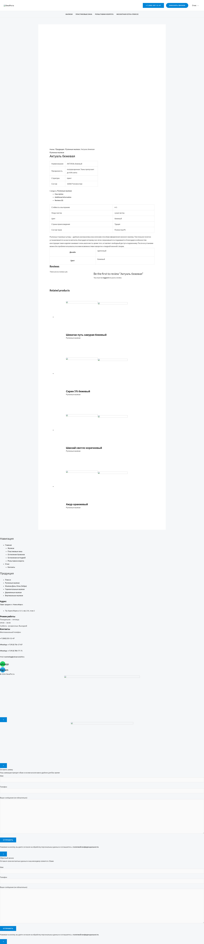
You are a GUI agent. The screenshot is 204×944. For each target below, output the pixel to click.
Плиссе (8, 580)
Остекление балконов (16, 554)
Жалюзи (69, 14)
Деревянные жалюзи (13, 592)
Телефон (3, 787)
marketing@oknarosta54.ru (14, 657)
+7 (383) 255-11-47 (9, 638)
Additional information (63, 197)
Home (52, 149)
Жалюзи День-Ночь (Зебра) (16, 586)
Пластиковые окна (84, 14)
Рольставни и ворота (104, 14)
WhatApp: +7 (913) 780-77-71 (11, 651)
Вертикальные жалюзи (14, 595)
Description (59, 194)
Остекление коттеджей (17, 558)
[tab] (104, 194)
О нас (194, 5)
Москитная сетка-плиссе (127, 14)
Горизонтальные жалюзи (15, 589)
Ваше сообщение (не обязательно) (13, 798)
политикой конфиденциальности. (86, 847)
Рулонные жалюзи (72, 149)
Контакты (11, 567)
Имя (1, 776)
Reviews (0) (59, 200)
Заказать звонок (177, 5)
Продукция (59, 149)
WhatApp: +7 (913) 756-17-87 (11, 644)
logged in (106, 278)
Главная (8, 545)
